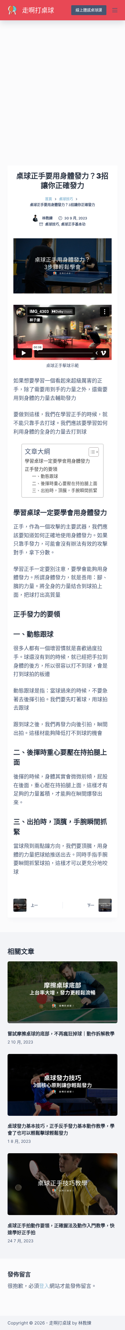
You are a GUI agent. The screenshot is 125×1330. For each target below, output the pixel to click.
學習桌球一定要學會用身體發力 (57, 461)
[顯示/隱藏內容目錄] (90, 452)
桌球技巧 (52, 224)
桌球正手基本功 (73, 224)
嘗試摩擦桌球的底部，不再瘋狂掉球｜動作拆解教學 (61, 1034)
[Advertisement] (62, 85)
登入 (44, 1286)
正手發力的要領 (41, 469)
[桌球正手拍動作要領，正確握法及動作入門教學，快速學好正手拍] (62, 1184)
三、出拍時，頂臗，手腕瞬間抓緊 (64, 490)
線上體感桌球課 (89, 10)
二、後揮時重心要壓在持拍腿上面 (64, 483)
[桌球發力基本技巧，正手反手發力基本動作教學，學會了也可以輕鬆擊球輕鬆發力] (62, 1085)
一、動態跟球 (45, 476)
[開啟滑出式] (114, 10)
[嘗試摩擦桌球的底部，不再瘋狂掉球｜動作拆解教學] (62, 992)
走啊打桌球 (38, 10)
